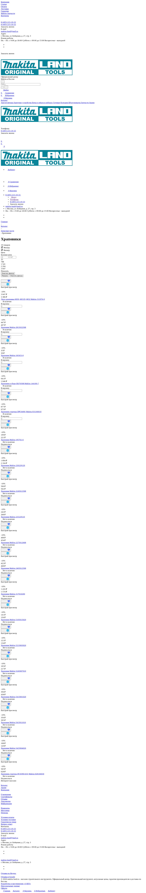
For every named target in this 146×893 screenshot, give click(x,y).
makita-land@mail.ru (9, 31)
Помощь (4, 813)
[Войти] (2, 138)
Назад (13, 197)
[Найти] (6, 87)
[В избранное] (6, 281)
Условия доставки (8, 820)
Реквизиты (5, 808)
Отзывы (4, 799)
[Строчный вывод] (3, 278)
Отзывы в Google (8, 877)
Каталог (4, 785)
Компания (5, 790)
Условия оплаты (7, 817)
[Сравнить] (5, 284)
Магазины (5, 810)
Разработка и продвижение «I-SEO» (16, 884)
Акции (3, 788)
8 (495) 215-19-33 (8, 22)
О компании (6, 794)
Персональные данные (10, 886)
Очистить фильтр (16, 276)
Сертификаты (6, 797)
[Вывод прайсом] (4, 278)
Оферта (4, 888)
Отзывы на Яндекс (8, 873)
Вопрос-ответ (6, 824)
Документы (5, 801)
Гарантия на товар (8, 822)
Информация (6, 804)
